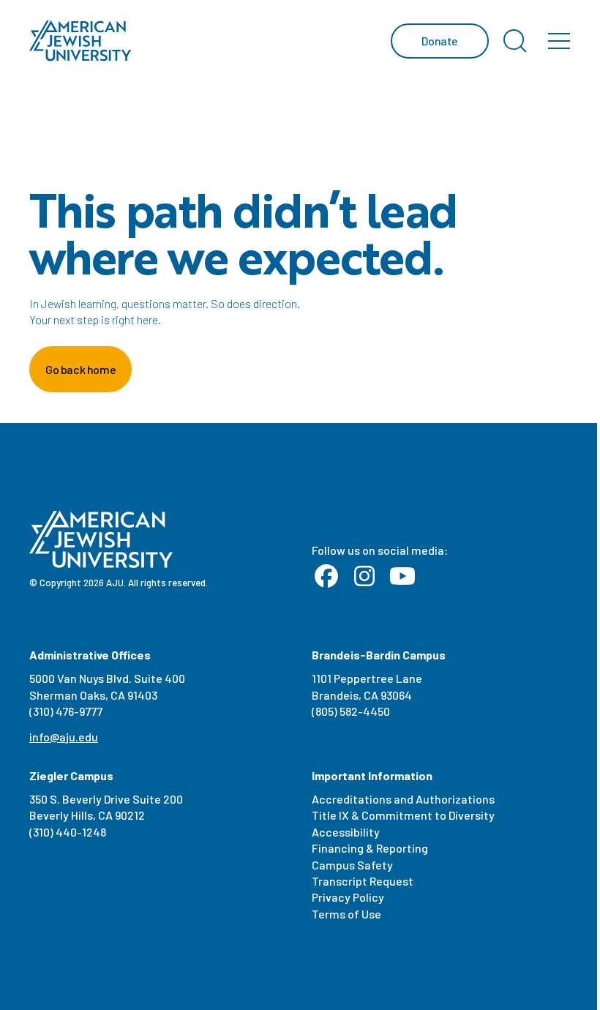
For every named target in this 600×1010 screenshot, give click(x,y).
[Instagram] (364, 576)
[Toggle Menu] (559, 41)
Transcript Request (362, 881)
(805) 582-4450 (351, 711)
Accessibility (346, 832)
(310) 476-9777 (65, 711)
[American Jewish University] (80, 40)
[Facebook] (326, 576)
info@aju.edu (63, 737)
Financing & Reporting (370, 848)
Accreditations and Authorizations (403, 799)
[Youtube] (402, 576)
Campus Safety (352, 865)
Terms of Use (346, 914)
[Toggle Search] (515, 41)
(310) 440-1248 (67, 832)
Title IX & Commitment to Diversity (403, 815)
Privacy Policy (348, 897)
